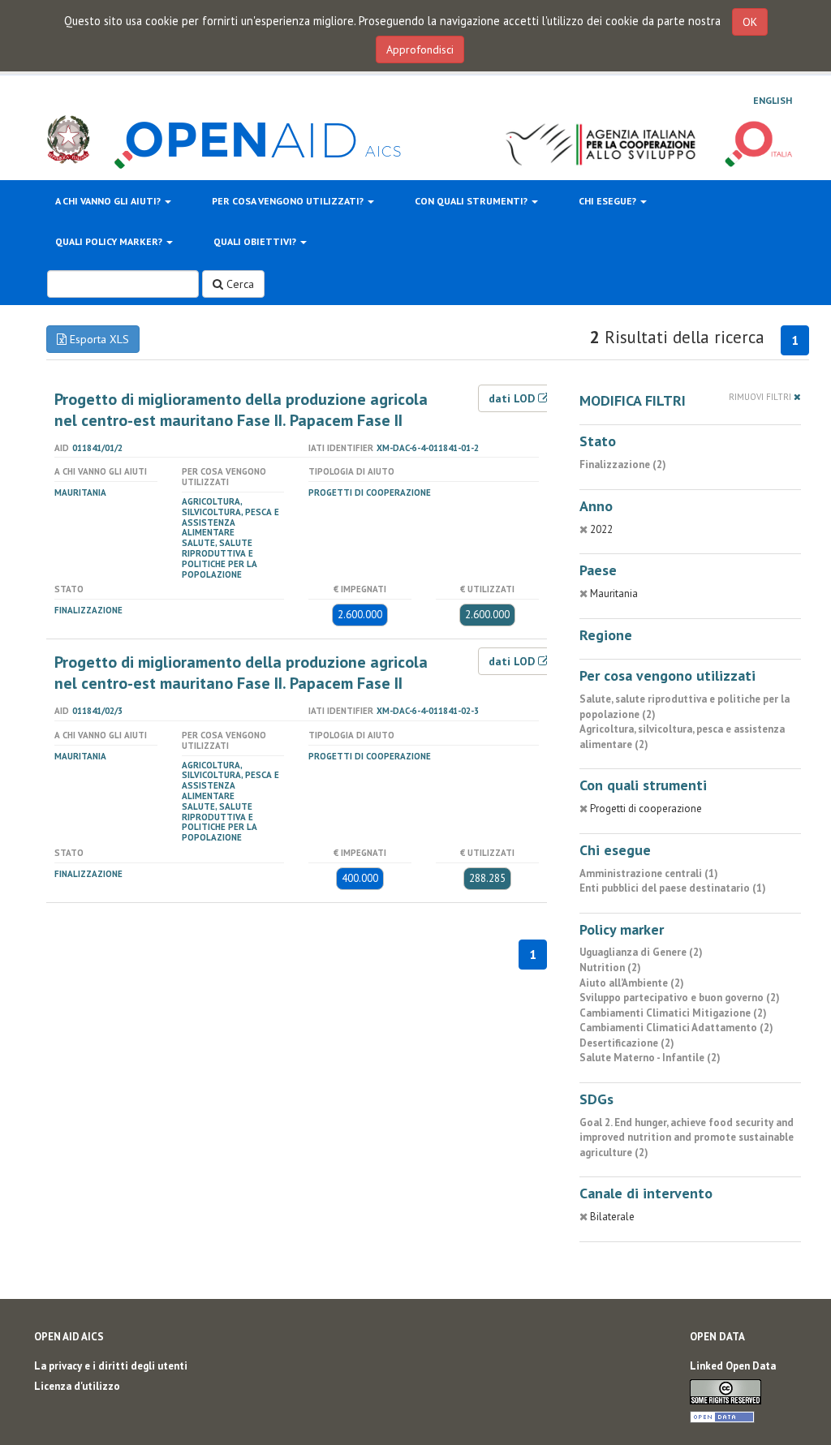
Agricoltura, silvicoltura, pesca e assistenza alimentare (230, 517)
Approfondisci (420, 49)
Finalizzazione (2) (622, 464)
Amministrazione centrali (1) (648, 873)
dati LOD (513, 398)
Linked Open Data (733, 1366)
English (772, 100)
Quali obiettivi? (256, 241)
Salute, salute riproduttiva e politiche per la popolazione (219, 558)
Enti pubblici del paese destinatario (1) (672, 888)
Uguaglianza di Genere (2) (641, 952)
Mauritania (80, 492)
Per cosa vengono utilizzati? (289, 201)
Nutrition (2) (610, 967)
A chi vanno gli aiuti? (109, 201)
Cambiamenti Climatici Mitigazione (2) (673, 1013)
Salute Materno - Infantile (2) (650, 1057)
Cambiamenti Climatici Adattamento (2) (676, 1027)
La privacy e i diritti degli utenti (110, 1366)
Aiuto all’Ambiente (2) (631, 983)
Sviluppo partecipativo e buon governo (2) (679, 997)
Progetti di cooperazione (369, 492)
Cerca (238, 284)
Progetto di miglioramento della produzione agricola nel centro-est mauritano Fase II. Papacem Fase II (241, 410)
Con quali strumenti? (472, 201)
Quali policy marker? (110, 241)
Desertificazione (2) (626, 1043)
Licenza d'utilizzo (77, 1386)
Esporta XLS (98, 339)
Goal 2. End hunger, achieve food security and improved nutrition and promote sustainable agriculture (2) (686, 1137)
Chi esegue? (609, 201)
